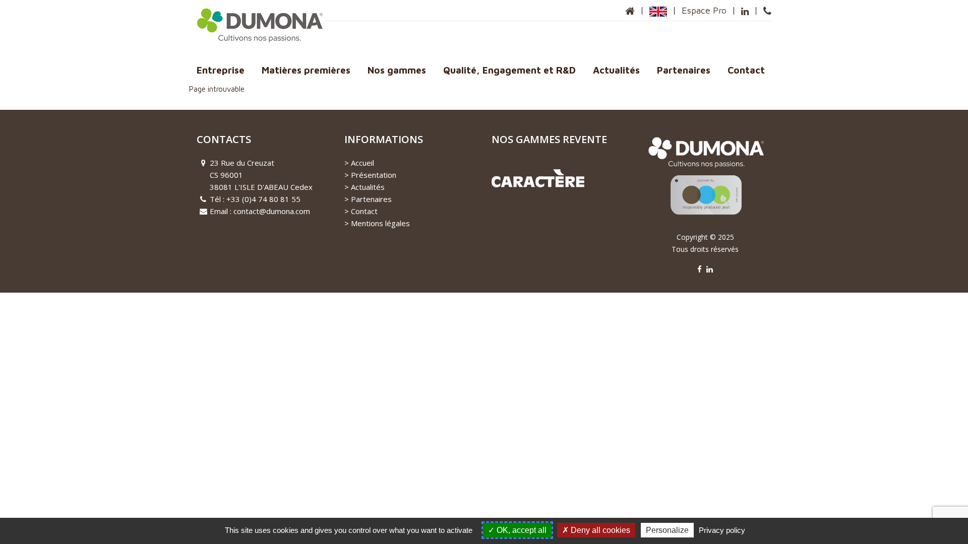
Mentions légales (380, 223)
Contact (746, 70)
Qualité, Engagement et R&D (509, 70)
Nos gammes (397, 70)
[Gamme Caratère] (538, 177)
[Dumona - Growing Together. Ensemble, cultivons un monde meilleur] (261, 24)
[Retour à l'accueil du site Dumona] (630, 11)
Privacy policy (722, 530)
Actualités (616, 70)
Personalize (667, 530)
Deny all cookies (599, 530)
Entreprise (221, 70)
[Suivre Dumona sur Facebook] (699, 269)
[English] (658, 10)
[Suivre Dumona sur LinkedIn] (745, 11)
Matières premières (306, 70)
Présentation (373, 175)
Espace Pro (704, 10)
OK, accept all (521, 530)
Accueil (362, 163)
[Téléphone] (767, 11)
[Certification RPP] (705, 181)
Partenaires (683, 70)
